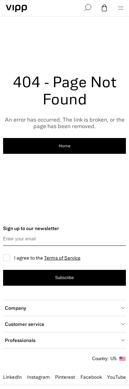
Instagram (38, 377)
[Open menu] (120, 8)
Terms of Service (62, 258)
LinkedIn (12, 377)
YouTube (116, 377)
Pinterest (65, 377)
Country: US (104, 358)
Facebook (91, 377)
